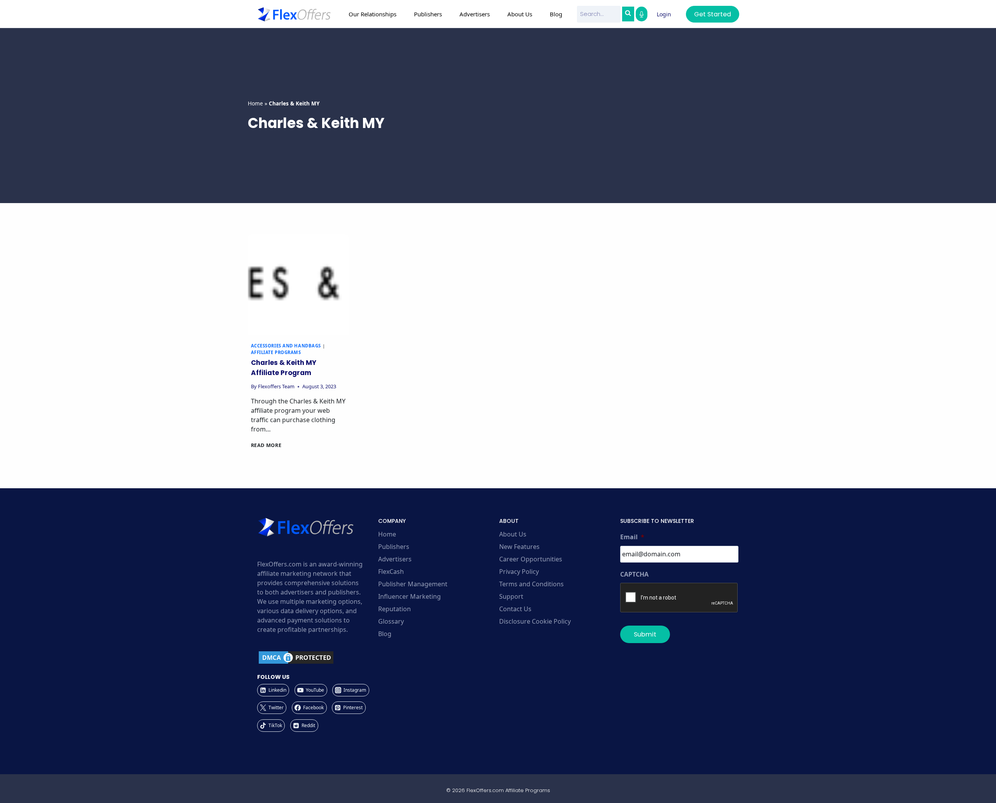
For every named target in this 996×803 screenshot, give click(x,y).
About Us (512, 534)
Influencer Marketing (409, 596)
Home (255, 103)
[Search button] (628, 14)
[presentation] (298, 284)
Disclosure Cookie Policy (535, 621)
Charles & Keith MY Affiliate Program (283, 367)
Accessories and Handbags (286, 346)
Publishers (393, 546)
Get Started (712, 14)
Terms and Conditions (531, 584)
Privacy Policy (519, 571)
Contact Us (515, 609)
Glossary (391, 621)
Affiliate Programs (276, 352)
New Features (519, 546)
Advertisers (395, 559)
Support (511, 596)
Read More (266, 445)
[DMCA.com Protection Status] (316, 657)
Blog (556, 14)
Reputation (394, 609)
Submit (645, 634)
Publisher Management (412, 584)
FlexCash (391, 571)
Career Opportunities (530, 559)
